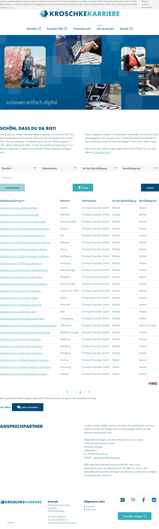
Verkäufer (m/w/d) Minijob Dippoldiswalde (23, 221)
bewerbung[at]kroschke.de (65, 523)
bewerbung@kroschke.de (107, 457)
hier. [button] (12, 8)
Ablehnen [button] (145, 1)
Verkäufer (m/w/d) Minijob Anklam (18, 207)
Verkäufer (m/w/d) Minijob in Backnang (21, 263)
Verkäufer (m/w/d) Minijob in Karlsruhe (21, 304)
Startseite (31, 28)
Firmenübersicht (81, 28)
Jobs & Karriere (105, 28)
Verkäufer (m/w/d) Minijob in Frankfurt (20, 291)
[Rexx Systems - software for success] (152, 383)
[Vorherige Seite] (67, 392)
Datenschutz (91, 509)
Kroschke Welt (55, 28)
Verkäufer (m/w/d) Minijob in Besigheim (21, 277)
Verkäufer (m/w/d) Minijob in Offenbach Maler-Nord (28, 325)
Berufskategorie (148, 200)
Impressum (90, 506)
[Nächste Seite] (89, 392)
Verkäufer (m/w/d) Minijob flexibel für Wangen (25, 242)
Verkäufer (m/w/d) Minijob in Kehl (18, 311)
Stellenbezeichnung (11, 200)
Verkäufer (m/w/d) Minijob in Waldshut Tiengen (25, 332)
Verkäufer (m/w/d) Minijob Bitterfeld (19, 214)
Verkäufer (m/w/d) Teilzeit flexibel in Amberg (23, 374)
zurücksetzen (12, 187)
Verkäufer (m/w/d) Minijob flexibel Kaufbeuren (24, 256)
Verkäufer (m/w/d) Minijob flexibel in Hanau (23, 249)
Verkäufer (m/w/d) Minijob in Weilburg (21, 339)
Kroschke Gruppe (132, 516)
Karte (84, 187)
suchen (150, 187)
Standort (65, 200)
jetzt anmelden (30, 407)
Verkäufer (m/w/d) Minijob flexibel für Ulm (22, 235)
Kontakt (124, 28)
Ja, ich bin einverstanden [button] (147, 5)
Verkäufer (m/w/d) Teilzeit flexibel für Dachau (24, 360)
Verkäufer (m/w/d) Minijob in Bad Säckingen (24, 270)
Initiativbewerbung (101, 152)
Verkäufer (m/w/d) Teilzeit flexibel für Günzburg (25, 367)
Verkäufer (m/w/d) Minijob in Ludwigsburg (22, 318)
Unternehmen (89, 200)
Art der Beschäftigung (124, 200)
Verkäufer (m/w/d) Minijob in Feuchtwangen (23, 284)
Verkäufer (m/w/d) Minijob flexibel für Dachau (24, 228)
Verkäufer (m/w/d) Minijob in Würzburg (21, 346)
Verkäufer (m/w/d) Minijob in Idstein (19, 297)
